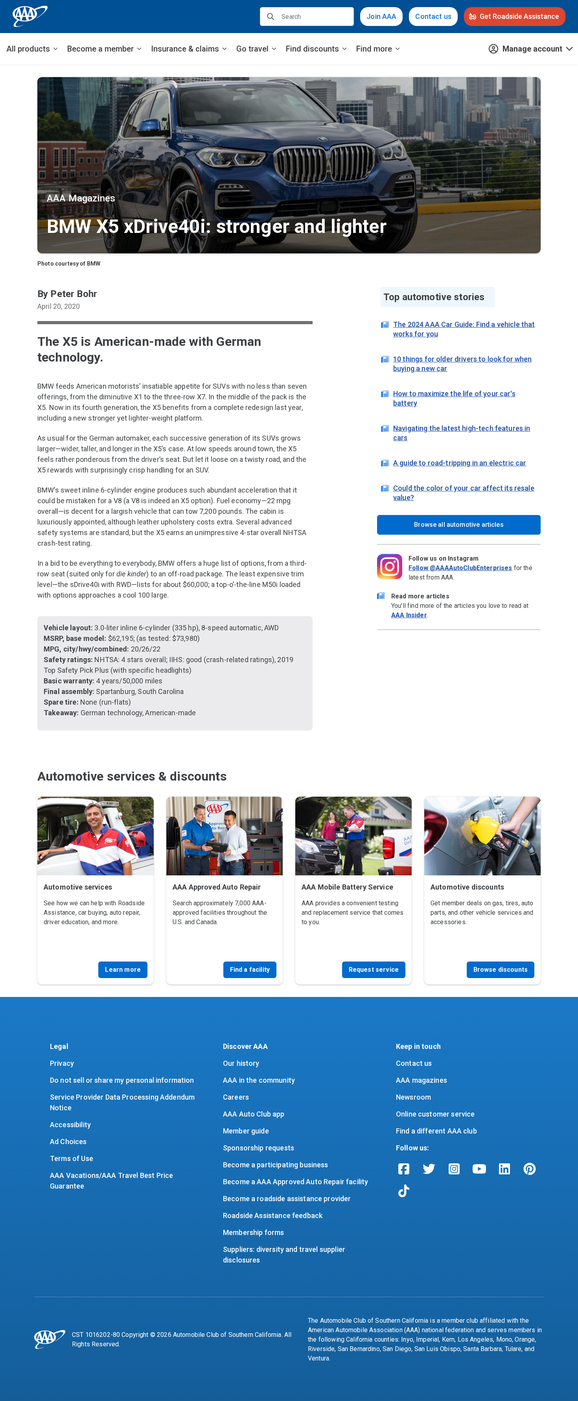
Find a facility (250, 969)
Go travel (252, 49)
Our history (241, 1063)
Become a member (100, 49)
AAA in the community (259, 1080)
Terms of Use (71, 1158)
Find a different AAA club (436, 1131)
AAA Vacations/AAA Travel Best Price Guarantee (112, 1180)
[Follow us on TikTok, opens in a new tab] (404, 1191)
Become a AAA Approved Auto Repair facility (295, 1182)
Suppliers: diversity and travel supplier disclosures (285, 1254)
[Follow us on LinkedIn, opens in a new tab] (504, 1169)
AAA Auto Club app (254, 1114)
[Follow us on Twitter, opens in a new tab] (429, 1169)
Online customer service (435, 1114)
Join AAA (381, 16)
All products (28, 49)
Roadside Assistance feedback (272, 1215)
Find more (374, 49)
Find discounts (312, 49)
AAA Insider (409, 615)
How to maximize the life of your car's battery (454, 398)
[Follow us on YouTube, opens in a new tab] (479, 1169)
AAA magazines (421, 1080)
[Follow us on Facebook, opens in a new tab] (404, 1169)
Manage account (532, 49)
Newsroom (413, 1097)
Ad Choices (68, 1141)
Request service (374, 969)
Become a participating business (275, 1165)
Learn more (123, 969)
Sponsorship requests (258, 1148)
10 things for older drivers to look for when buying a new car (462, 364)
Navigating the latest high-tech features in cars (461, 433)
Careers (236, 1097)
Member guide (246, 1131)
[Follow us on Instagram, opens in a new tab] (454, 1169)
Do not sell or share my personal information (122, 1080)
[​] (271, 16)
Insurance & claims (185, 49)
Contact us (433, 16)
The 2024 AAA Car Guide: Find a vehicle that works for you (464, 329)
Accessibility (70, 1124)
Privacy (62, 1063)
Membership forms (253, 1232)
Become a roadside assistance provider (287, 1198)
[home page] (30, 16)
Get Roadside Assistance (519, 16)
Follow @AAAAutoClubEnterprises (460, 568)
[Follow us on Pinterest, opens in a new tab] (530, 1169)
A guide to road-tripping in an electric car (459, 463)
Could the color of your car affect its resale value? (463, 493)
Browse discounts (500, 969)
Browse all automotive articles (459, 524)
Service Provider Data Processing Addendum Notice (123, 1102)
